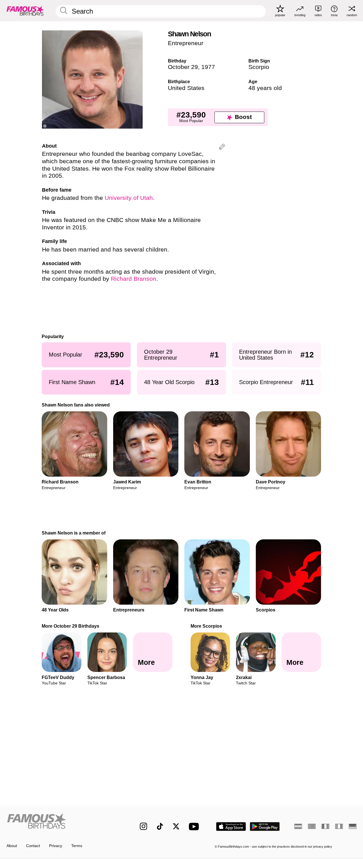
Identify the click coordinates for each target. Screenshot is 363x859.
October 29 (183, 67)
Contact (33, 846)
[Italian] (339, 826)
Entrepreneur (185, 43)
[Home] (63, 822)
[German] (352, 826)
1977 (208, 67)
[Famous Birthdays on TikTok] (160, 826)
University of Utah (129, 197)
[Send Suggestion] (222, 147)
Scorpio (258, 67)
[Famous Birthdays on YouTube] (195, 826)
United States (186, 88)
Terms (76, 846)
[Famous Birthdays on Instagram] (143, 826)
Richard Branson (133, 278)
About (12, 846)
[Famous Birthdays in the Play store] (265, 826)
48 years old (265, 88)
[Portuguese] (312, 826)
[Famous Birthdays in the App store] (231, 826)
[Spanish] (298, 826)
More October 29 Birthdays (71, 625)
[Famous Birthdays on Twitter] (176, 826)
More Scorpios (206, 625)
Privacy (55, 846)
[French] (325, 826)
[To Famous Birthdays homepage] (25, 10)
